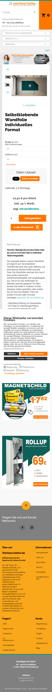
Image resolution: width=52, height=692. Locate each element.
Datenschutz (8, 629)
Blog (38, 648)
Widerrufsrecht (9, 650)
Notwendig (11, 367)
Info (16, 178)
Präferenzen (28, 367)
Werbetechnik (42, 643)
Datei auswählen (30, 178)
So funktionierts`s (8, 639)
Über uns (39, 558)
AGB (4, 624)
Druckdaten (41, 572)
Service (39, 567)
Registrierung (41, 624)
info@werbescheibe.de (12, 19)
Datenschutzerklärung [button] (14, 348)
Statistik (10, 371)
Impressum (7, 634)
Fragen (39, 634)
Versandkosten (29, 208)
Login (47, 50)
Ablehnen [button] (11, 354)
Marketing (24, 371)
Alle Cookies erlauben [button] (34, 354)
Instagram (32, 527)
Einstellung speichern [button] (14, 374)
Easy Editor (40, 562)
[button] (32, 346)
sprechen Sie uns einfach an (30, 297)
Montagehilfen (9, 645)
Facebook (22, 527)
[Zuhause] (22, 4)
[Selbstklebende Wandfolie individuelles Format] (8, 77)
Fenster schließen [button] (26, 359)
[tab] (13, 244)
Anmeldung (40, 629)
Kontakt (39, 638)
